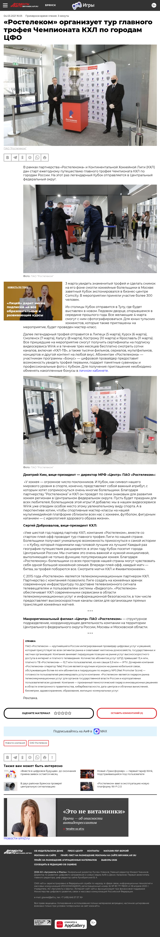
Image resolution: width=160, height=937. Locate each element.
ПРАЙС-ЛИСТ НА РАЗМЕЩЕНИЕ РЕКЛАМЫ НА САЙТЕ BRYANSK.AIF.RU (98, 855)
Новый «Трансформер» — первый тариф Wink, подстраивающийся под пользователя (125, 773)
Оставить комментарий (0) (127, 713)
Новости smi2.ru (17, 838)
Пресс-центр (75, 851)
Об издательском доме (48, 851)
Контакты (93, 851)
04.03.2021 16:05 (13, 15)
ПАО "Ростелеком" (15, 148)
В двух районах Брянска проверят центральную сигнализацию (41, 785)
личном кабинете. (93, 371)
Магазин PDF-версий (116, 851)
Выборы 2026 (109, 860)
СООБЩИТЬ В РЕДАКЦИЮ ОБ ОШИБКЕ (55, 864)
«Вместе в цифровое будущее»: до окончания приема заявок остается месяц (48, 773)
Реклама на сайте (45, 855)
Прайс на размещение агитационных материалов (65, 860)
